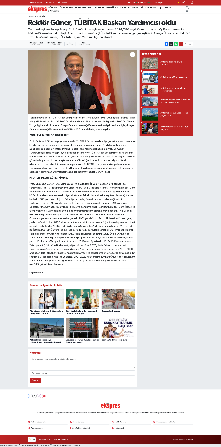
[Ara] (187, 7)
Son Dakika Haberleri (81, 428)
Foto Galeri (37, 3)
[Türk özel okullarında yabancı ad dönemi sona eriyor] (82, 299)
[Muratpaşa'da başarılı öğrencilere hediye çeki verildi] (47, 299)
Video (51, 3)
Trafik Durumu (120, 422)
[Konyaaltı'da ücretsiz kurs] (118, 328)
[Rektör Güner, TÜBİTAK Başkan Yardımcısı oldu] (82, 82)
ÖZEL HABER (66, 8)
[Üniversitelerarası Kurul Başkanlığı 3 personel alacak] (82, 328)
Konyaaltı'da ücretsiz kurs (114, 340)
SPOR (123, 8)
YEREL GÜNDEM (83, 8)
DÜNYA (167, 8)
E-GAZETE (53, 11)
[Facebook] (30, 396)
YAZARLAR (98, 8)
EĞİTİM (42, 16)
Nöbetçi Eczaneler (38, 422)
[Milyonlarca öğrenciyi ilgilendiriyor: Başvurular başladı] (47, 328)
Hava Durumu (78, 422)
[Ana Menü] (187, 11)
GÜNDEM (53, 8)
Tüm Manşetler (37, 428)
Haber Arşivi (120, 428)
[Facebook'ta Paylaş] (166, 44)
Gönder (35, 380)
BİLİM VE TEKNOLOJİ (151, 8)
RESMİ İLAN (112, 8)
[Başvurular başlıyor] (118, 299)
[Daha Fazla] (181, 44)
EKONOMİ (133, 8)
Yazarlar (64, 3)
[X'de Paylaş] (171, 44)
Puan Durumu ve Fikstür (166, 422)
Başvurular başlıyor (111, 311)
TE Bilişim (189, 439)
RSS (33, 439)
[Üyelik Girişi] (191, 2)
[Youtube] (44, 396)
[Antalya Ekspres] (37, 9)
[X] (34, 396)
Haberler (32, 16)
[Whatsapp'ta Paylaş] (176, 44)
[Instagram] (39, 396)
